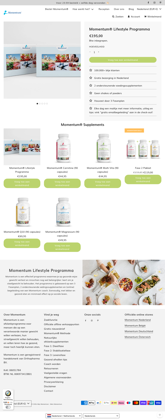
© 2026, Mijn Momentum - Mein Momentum (46, 404)
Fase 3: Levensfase (54, 355)
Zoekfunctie (50, 319)
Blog (131, 9)
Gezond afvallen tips (55, 359)
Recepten (104, 9)
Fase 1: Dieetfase (54, 346)
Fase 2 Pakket (143, 168)
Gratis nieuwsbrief (54, 328)
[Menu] (12, 390)
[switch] (8, 407)
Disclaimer (50, 386)
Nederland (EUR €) (148, 9)
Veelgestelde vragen (55, 373)
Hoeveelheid (96, 46)
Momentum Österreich (138, 336)
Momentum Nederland (138, 319)
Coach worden (52, 364)
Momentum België (135, 325)
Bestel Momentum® (56, 9)
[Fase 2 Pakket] (143, 146)
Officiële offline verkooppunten (61, 324)
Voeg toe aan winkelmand (22, 183)
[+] (98, 52)
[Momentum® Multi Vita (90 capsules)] (102, 146)
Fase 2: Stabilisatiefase (57, 350)
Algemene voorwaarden (57, 377)
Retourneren (51, 368)
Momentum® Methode (57, 333)
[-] (90, 52)
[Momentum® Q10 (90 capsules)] (22, 210)
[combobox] (64, 415)
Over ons (119, 9)
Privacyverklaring (53, 381)
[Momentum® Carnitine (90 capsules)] (62, 146)
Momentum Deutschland (139, 331)
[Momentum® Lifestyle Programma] (22, 146)
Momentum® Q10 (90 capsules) (22, 231)
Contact (48, 390)
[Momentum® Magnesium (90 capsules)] (62, 210)
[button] (37, 103)
